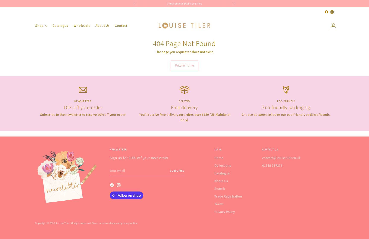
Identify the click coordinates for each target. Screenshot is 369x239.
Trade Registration (228, 196)
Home (218, 158)
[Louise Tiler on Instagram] (332, 12)
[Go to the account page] (331, 25)
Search (219, 188)
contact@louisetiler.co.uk (281, 158)
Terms (219, 204)
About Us (221, 181)
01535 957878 (272, 165)
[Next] (234, 3)
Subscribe (177, 171)
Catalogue (222, 173)
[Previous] (134, 3)
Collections (222, 165)
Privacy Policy (224, 211)
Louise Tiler (62, 223)
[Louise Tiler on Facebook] (326, 12)
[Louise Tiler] (184, 25)
